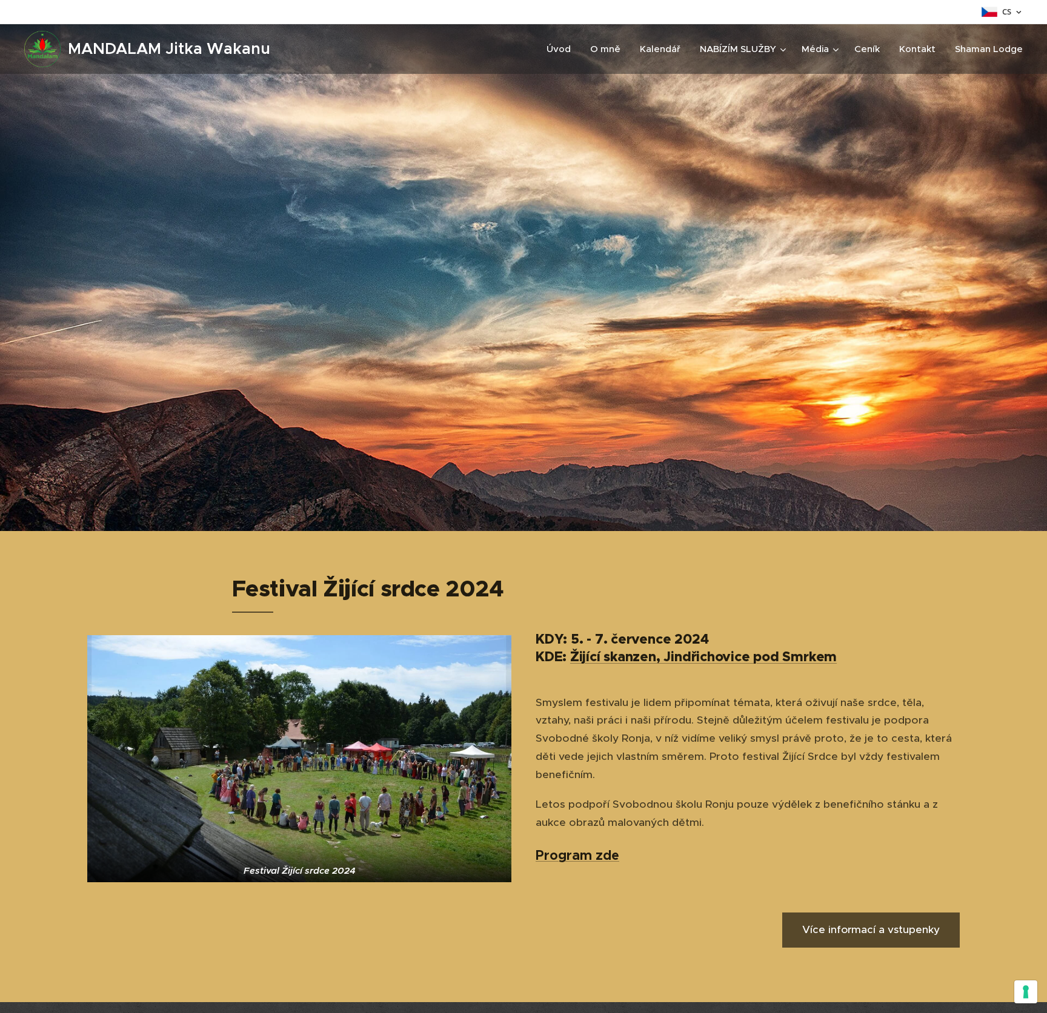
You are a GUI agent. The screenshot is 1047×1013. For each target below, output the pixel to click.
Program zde (577, 855)
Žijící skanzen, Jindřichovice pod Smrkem (703, 656)
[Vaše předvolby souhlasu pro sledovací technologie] (1025, 991)
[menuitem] (561, 49)
